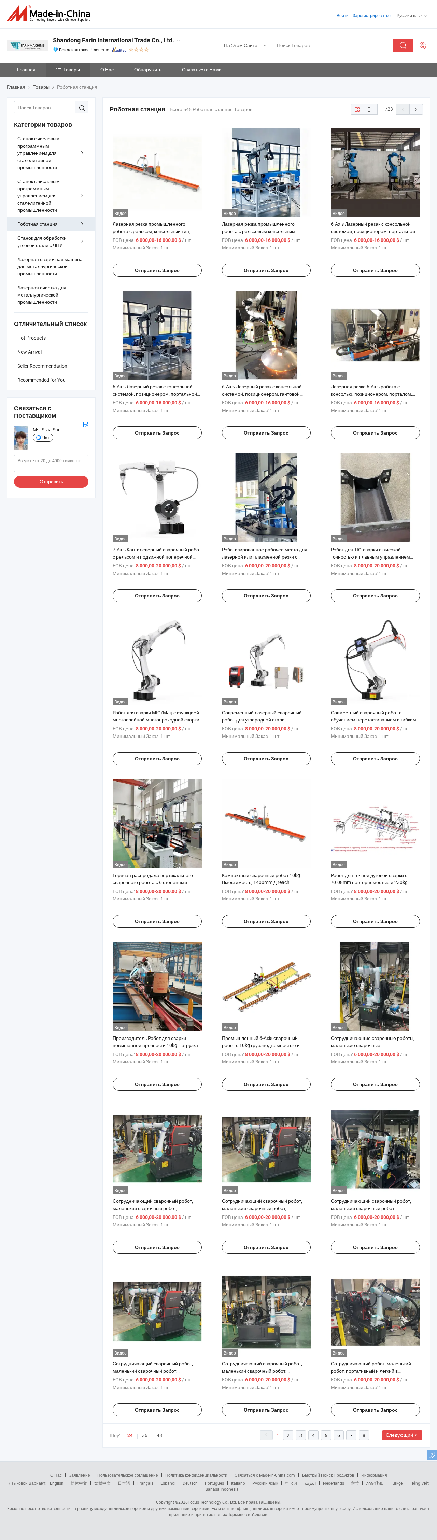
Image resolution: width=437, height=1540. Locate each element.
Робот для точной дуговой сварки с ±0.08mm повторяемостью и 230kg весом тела (369, 882)
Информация (374, 1475)
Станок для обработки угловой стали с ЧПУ (42, 241)
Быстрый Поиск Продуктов (328, 1475)
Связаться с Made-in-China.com (265, 1475)
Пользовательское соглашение (127, 1475)
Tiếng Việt (419, 1483)
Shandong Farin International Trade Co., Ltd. (113, 40)
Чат (46, 437)
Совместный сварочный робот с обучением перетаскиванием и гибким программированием (373, 719)
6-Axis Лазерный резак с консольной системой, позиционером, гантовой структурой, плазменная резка (262, 393)
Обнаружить (147, 69)
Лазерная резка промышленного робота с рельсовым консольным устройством (258, 231)
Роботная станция (37, 224)
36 (144, 1435)
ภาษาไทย (374, 1483)
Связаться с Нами (202, 69)
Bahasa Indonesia (222, 1489)
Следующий (399, 1435)
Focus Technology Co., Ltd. (212, 1502)
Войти (343, 15)
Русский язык (265, 1483)
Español (167, 1483)
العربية (310, 1483)
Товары (71, 69)
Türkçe (397, 1483)
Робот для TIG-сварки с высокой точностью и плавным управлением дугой (370, 556)
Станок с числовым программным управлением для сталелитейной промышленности (38, 152)
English (57, 1483)
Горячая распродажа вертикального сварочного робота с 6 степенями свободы (153, 882)
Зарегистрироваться (373, 15)
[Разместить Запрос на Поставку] (423, 45)
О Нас (107, 69)
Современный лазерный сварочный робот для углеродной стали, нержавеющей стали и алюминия (262, 719)
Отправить (51, 481)
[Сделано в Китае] (51, 13)
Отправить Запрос (157, 270)
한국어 (291, 1483)
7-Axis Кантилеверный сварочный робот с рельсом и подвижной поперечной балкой (157, 556)
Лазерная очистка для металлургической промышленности (41, 294)
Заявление (79, 1475)
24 (130, 1435)
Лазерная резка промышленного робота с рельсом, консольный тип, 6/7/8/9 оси (151, 231)
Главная (26, 69)
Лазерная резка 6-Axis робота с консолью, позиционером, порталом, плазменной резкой (371, 393)
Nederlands (333, 1483)
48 (159, 1435)
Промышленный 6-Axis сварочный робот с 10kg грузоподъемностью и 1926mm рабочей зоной (261, 1045)
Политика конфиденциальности (196, 1475)
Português (214, 1483)
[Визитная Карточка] (85, 423)
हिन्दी (355, 1483)
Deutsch (190, 1483)
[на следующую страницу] (416, 109)
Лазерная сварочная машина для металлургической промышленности (50, 266)
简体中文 (79, 1483)
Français (145, 1483)
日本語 (124, 1483)
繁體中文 (102, 1483)
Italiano (238, 1483)
